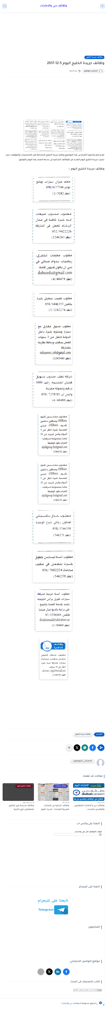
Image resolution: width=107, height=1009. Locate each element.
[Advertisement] (53, 35)
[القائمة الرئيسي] (102, 6)
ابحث (99, 990)
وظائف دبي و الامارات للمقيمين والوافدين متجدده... (89, 807)
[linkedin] (58, 971)
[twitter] (49, 971)
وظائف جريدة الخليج (94, 57)
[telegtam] (41, 971)
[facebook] (66, 971)
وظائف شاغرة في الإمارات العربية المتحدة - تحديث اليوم (55, 807)
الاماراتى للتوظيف (91, 71)
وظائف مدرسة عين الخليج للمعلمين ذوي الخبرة (21, 807)
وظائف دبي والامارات (53, 6)
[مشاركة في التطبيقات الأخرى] (69, 747)
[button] (92, 747)
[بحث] (5, 6)
